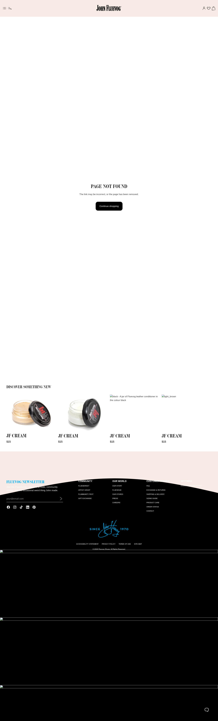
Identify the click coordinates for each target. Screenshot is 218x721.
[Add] (51, 427)
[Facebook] (8, 507)
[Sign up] (61, 499)
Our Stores (117, 494)
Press (115, 498)
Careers (116, 502)
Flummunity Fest (85, 494)
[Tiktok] (21, 507)
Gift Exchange (85, 498)
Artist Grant (84, 490)
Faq (148, 486)
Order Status (152, 507)
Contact (150, 511)
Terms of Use (125, 544)
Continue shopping (109, 206)
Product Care (152, 502)
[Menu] (4, 7)
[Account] (204, 8)
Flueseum (116, 490)
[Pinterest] (34, 507)
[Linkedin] (28, 507)
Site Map (138, 544)
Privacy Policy (108, 544)
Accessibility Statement (87, 544)
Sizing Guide (152, 498)
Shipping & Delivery (155, 494)
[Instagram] (15, 507)
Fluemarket (83, 486)
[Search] (10, 8)
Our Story (117, 486)
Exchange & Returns (155, 490)
